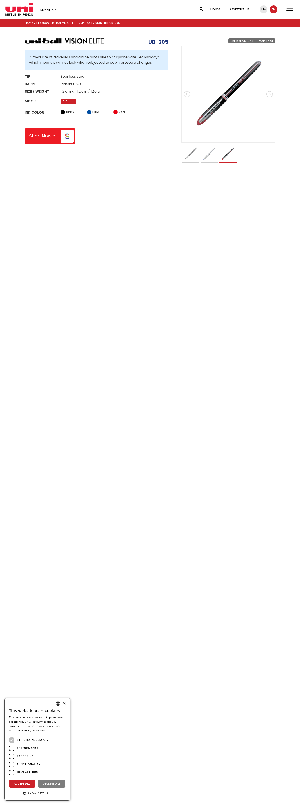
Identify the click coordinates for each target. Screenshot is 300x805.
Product (42, 23)
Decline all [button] (51, 783)
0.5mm (68, 101)
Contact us (239, 9)
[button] (37, 793)
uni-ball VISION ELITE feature (250, 41)
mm (263, 9)
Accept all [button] (22, 783)
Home (215, 9)
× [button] (64, 703)
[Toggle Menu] (289, 9)
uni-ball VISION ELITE (64, 23)
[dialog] (37, 749)
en (273, 9)
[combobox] (58, 703)
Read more (40, 730)
